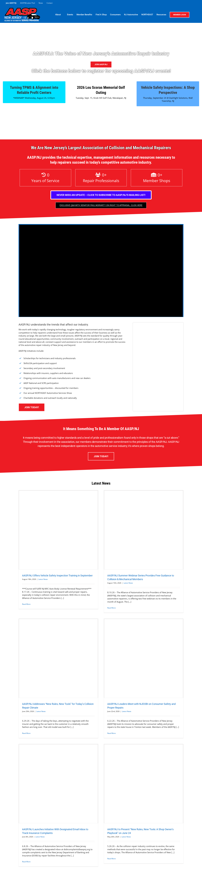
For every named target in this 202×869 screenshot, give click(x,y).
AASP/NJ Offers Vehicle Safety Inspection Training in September (57, 575)
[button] (193, 14)
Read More (26, 604)
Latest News (43, 579)
